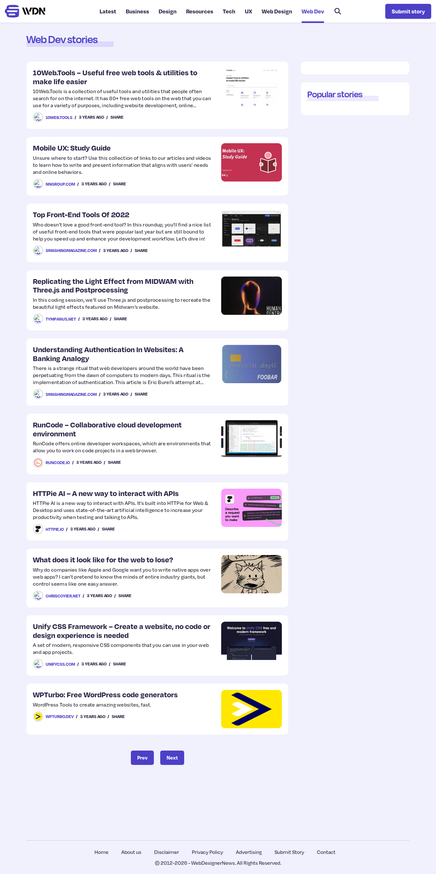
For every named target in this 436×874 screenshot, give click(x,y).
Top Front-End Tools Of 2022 (81, 214)
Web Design (277, 11)
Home (101, 852)
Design (168, 11)
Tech (229, 11)
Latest (108, 11)
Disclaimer (166, 852)
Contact (326, 852)
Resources (199, 11)
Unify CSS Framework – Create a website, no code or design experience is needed (121, 630)
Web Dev (313, 11)
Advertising (249, 852)
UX (248, 11)
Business (137, 11)
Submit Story (289, 852)
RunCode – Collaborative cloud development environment (107, 429)
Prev (142, 757)
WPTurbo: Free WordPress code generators (105, 694)
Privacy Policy (207, 852)
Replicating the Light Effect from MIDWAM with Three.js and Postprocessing (113, 285)
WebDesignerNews (213, 863)
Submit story (408, 11)
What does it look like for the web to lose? (103, 559)
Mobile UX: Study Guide (72, 147)
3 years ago (91, 117)
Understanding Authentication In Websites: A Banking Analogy (108, 353)
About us (131, 852)
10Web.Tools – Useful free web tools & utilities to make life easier (115, 77)
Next (172, 757)
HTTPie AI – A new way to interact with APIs (106, 493)
